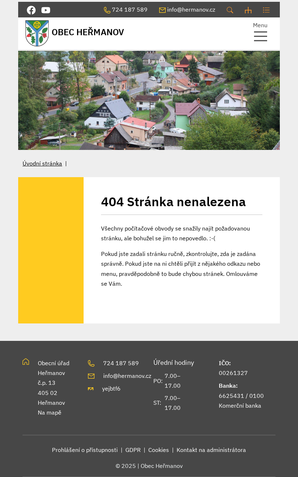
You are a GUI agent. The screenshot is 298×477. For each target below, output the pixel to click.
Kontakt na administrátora (211, 449)
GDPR (133, 449)
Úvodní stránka (42, 163)
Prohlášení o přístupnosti (85, 449)
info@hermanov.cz (127, 375)
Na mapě (49, 412)
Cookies (158, 449)
